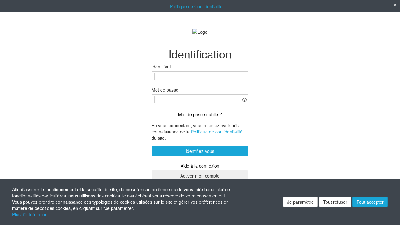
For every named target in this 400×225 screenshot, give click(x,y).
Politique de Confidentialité (196, 6)
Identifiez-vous (200, 151)
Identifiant (161, 66)
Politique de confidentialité (216, 131)
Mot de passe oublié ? (200, 114)
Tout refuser (335, 202)
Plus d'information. (30, 214)
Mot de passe (165, 90)
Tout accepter (370, 202)
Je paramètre (300, 202)
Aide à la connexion (200, 165)
